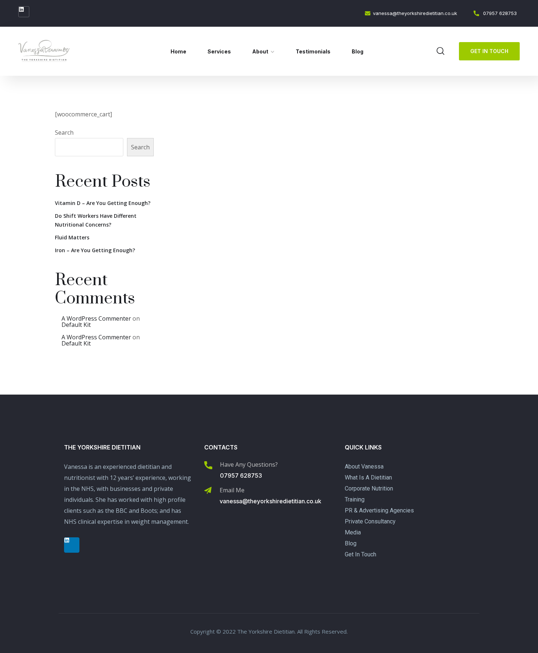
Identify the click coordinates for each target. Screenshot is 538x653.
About (260, 51)
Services (219, 51)
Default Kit (76, 325)
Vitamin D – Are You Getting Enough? (102, 202)
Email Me (232, 490)
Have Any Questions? (249, 464)
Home (178, 51)
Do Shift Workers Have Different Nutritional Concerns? (96, 220)
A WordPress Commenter (96, 318)
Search (64, 132)
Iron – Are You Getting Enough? (95, 250)
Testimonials (313, 51)
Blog (357, 51)
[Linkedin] (23, 11)
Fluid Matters (72, 237)
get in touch (489, 51)
